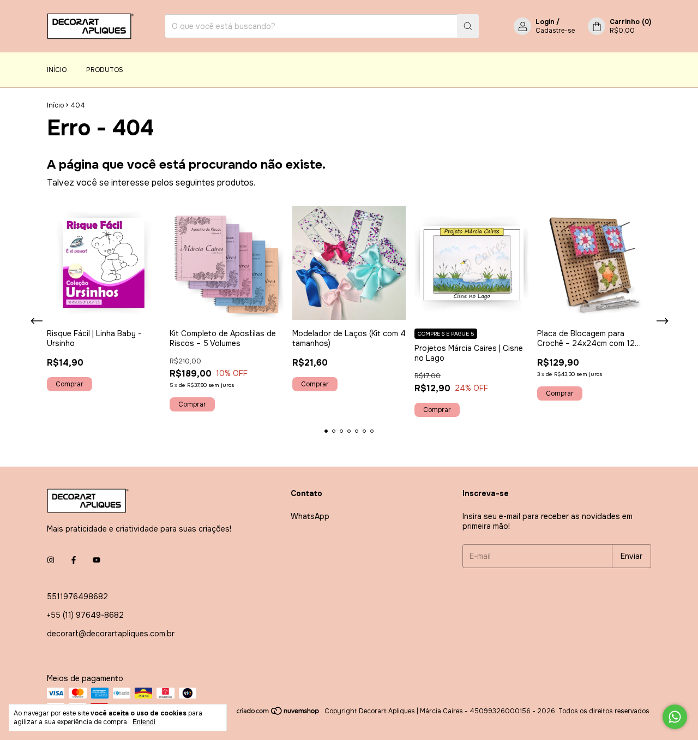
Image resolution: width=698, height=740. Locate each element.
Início (57, 69)
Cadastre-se (555, 30)
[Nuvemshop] (278, 713)
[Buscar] (468, 26)
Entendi (144, 722)
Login (545, 21)
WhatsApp (310, 516)
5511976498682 (77, 596)
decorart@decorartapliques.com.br (110, 633)
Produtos (104, 69)
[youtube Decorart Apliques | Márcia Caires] (96, 560)
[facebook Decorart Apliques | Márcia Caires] (73, 560)
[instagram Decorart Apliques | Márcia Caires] (51, 560)
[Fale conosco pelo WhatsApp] (675, 717)
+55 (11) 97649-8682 (85, 615)
